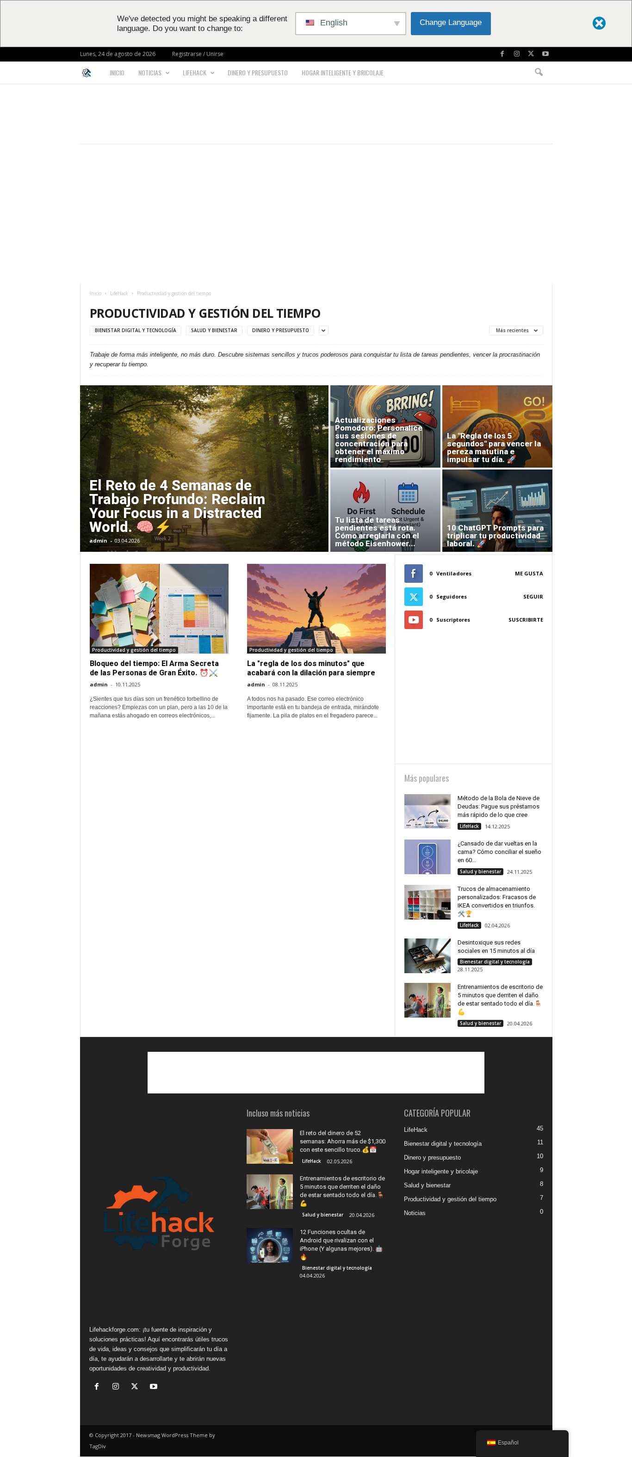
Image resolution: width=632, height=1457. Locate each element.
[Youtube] (545, 54)
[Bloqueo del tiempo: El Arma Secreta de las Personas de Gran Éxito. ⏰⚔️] (159, 609)
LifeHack (194, 72)
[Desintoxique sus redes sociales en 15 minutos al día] (427, 955)
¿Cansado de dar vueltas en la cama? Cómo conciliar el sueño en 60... (499, 852)
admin (98, 540)
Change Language (451, 22)
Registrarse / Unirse (197, 54)
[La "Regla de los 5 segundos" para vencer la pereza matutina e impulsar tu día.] (497, 426)
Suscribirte (525, 619)
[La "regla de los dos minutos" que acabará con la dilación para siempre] (316, 609)
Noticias (149, 72)
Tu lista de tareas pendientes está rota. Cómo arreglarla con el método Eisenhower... (377, 531)
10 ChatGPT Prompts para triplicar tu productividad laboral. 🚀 (495, 535)
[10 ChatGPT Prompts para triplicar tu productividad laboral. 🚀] (497, 510)
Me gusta (529, 573)
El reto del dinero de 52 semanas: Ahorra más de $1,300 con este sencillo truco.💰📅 (342, 1141)
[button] (538, 72)
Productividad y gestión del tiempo (134, 650)
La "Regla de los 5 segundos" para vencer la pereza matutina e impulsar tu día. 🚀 (494, 447)
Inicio (117, 72)
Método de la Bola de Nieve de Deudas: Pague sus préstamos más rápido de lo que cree (498, 806)
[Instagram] (516, 54)
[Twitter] (531, 54)
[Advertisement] (316, 114)
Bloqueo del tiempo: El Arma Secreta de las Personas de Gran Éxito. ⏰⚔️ (154, 668)
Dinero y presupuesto (258, 72)
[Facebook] (502, 54)
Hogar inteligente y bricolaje (343, 72)
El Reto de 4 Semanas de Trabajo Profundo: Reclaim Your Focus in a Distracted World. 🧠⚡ (177, 506)
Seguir (533, 596)
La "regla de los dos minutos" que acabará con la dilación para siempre (311, 668)
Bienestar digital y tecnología (135, 330)
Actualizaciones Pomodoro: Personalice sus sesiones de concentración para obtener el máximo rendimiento (378, 439)
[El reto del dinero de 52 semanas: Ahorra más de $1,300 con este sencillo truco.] (270, 1146)
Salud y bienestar (214, 330)
